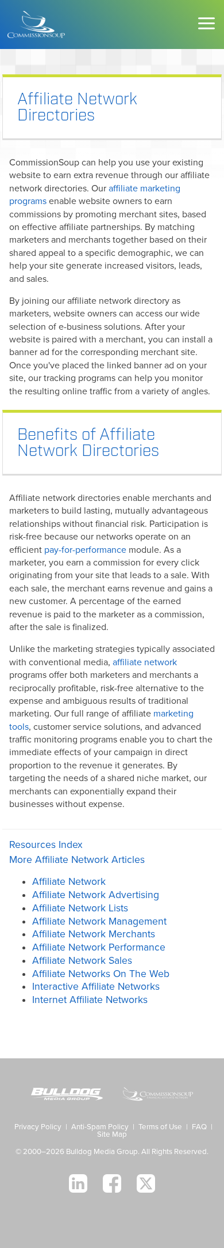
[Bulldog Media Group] (67, 1095)
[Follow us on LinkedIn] (78, 1183)
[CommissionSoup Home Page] (36, 24)
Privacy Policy (37, 1127)
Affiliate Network (69, 882)
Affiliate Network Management (99, 921)
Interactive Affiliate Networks (96, 987)
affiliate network (145, 662)
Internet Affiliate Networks (90, 1000)
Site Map (112, 1134)
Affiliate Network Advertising (95, 895)
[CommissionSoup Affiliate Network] (157, 1095)
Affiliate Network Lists (80, 908)
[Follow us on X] (146, 1183)
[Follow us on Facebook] (112, 1183)
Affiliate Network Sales (82, 961)
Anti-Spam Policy (100, 1127)
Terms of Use (160, 1127)
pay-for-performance (85, 550)
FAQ (199, 1127)
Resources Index (46, 845)
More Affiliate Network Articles (77, 860)
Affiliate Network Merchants (93, 934)
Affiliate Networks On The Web (100, 974)
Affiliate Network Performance (98, 947)
